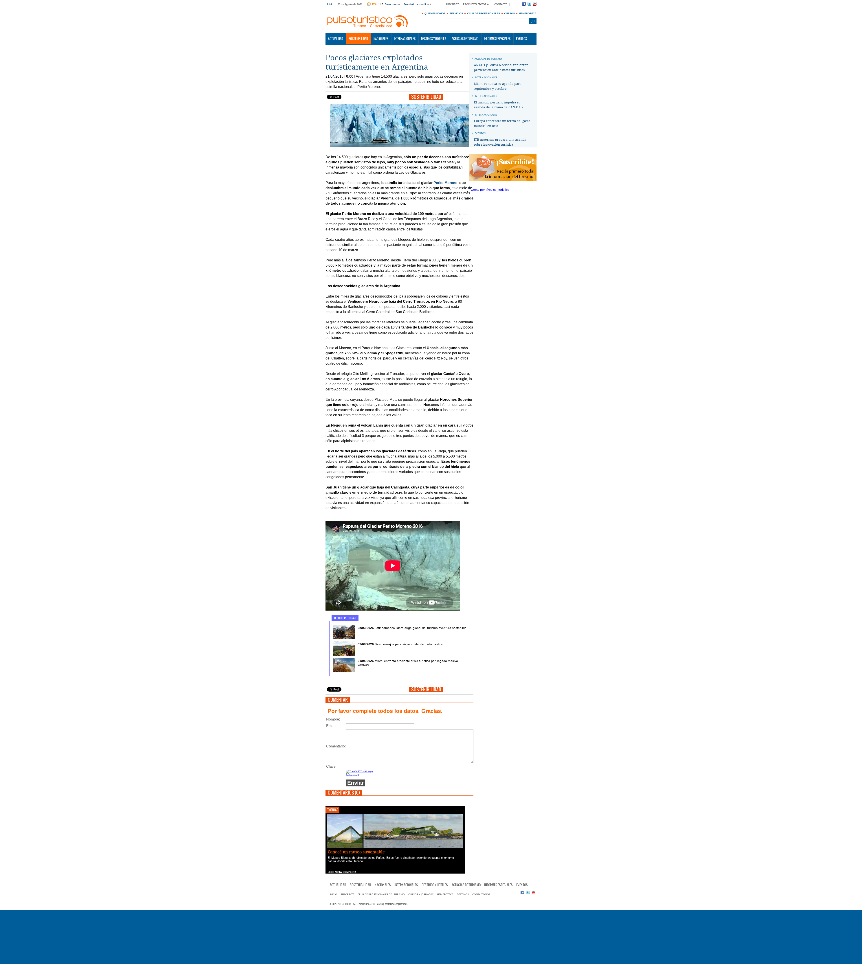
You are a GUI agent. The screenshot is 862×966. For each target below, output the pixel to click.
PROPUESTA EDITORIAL (476, 4)
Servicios (456, 13)
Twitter (529, 4)
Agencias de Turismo (465, 39)
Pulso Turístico (367, 21)
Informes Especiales (497, 39)
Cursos (509, 13)
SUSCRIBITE (452, 4)
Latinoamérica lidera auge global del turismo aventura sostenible (412, 628)
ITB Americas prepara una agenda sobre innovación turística (500, 142)
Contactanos (481, 894)
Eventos (521, 39)
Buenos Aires (392, 4)
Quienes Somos (434, 13)
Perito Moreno (445, 183)
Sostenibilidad (358, 39)
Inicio (330, 4)
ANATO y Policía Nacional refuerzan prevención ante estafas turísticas (501, 67)
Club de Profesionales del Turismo (381, 894)
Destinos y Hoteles (433, 39)
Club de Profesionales (483, 13)
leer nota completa (342, 872)
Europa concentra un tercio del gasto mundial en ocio (502, 123)
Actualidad (335, 39)
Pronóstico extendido (416, 4)
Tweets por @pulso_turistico (489, 189)
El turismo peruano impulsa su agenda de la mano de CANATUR (498, 105)
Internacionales (405, 39)
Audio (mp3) (352, 775)
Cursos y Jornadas (420, 894)
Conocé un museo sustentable (356, 852)
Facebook (524, 4)
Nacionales (381, 39)
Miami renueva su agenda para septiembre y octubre (497, 86)
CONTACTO (501, 4)
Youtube (535, 4)
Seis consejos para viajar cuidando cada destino (400, 644)
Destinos (463, 894)
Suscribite (347, 894)
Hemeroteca (528, 13)
